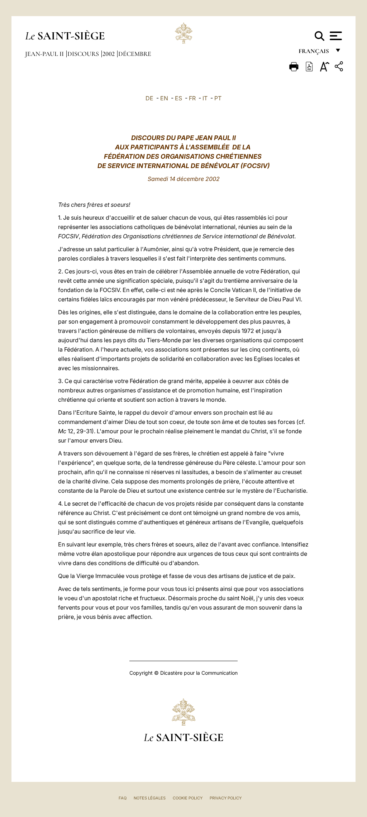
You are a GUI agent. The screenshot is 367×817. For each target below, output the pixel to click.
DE (149, 98)
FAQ (123, 798)
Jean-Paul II (45, 54)
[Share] (340, 67)
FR (192, 98)
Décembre (134, 54)
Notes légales (150, 798)
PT (217, 98)
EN (164, 98)
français (314, 52)
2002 (109, 54)
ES (178, 98)
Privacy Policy (226, 798)
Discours (83, 54)
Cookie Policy (187, 798)
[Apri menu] (335, 36)
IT (205, 98)
